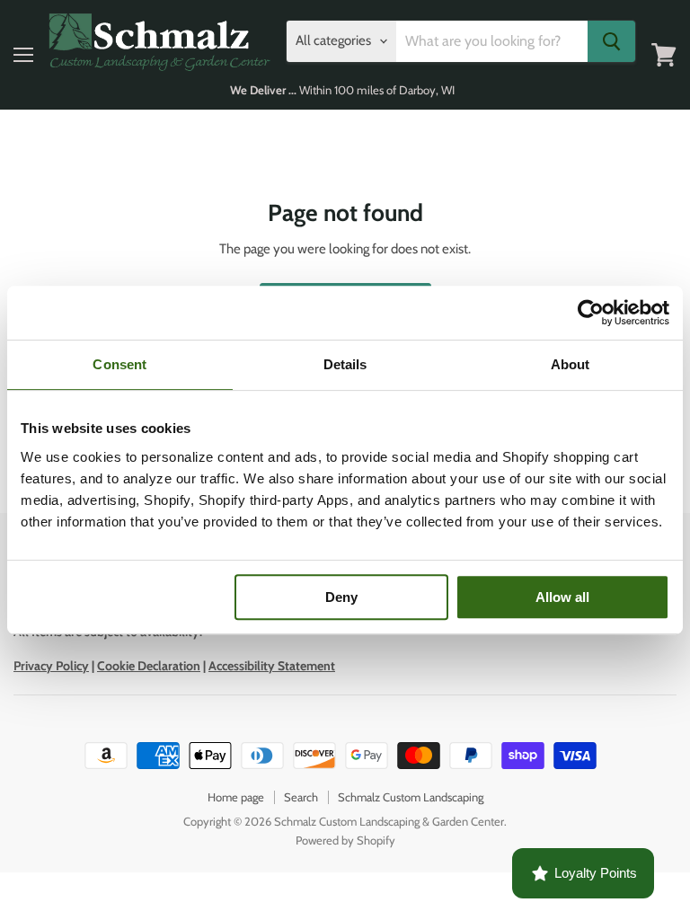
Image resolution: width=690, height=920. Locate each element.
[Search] (611, 41)
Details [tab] (345, 364)
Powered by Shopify (345, 840)
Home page (236, 797)
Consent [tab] (119, 364)
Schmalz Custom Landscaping (410, 797)
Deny (341, 597)
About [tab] (570, 364)
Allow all (562, 597)
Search (301, 797)
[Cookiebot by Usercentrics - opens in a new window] (590, 312)
